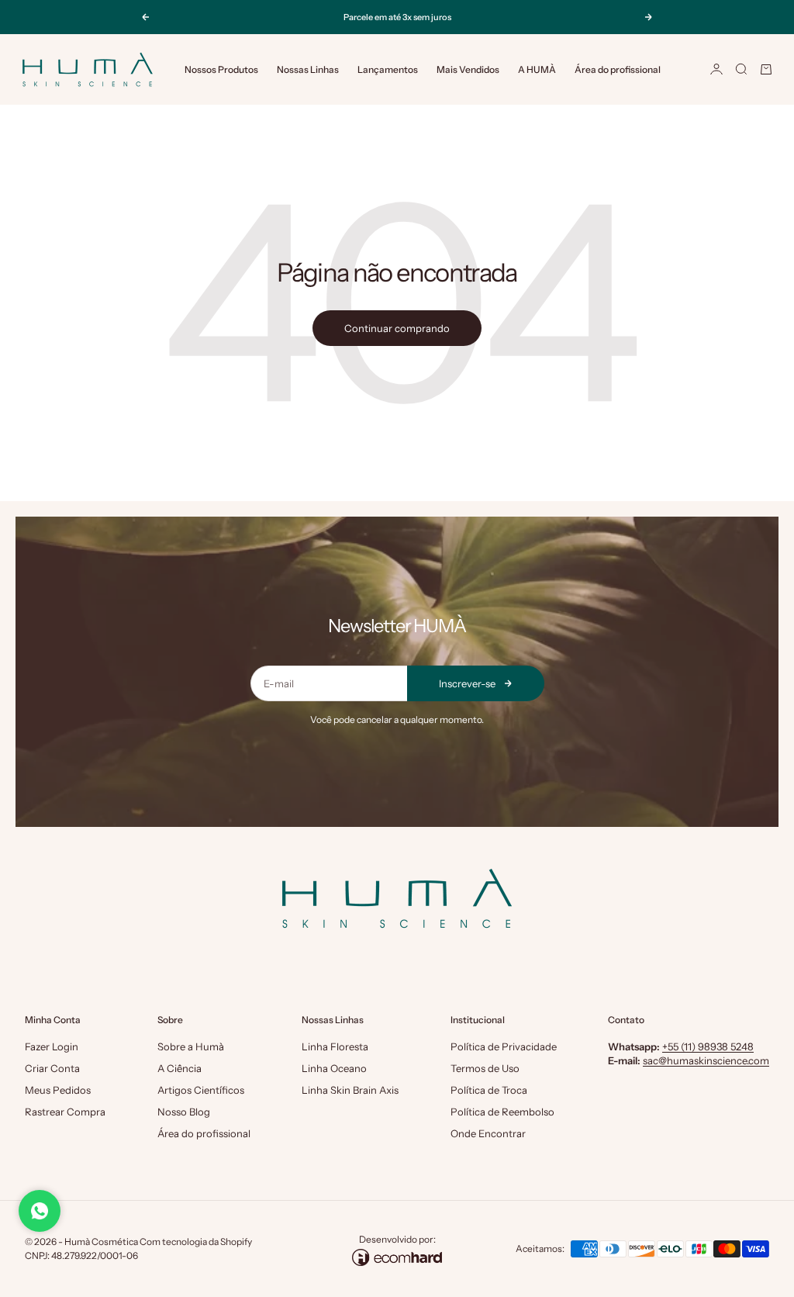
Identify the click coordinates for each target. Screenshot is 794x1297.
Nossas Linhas (308, 69)
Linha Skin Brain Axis (350, 1090)
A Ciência (179, 1068)
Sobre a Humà (190, 1046)
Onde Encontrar (488, 1133)
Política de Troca (489, 1090)
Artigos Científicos (200, 1090)
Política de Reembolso (502, 1111)
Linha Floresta (335, 1046)
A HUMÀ (537, 69)
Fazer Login (51, 1046)
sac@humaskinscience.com (706, 1060)
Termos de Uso (485, 1068)
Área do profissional (618, 69)
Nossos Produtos (221, 69)
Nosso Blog (183, 1111)
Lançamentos (387, 69)
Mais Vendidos (468, 69)
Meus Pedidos (58, 1090)
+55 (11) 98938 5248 (708, 1046)
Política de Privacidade (504, 1046)
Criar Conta (52, 1068)
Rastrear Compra (65, 1111)
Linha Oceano (334, 1068)
